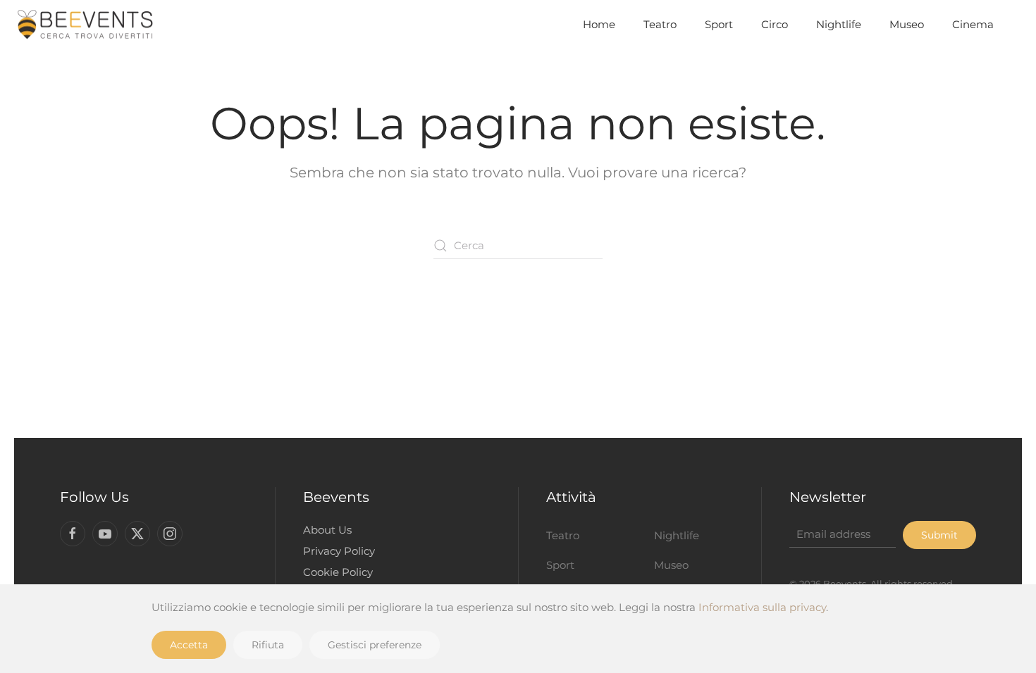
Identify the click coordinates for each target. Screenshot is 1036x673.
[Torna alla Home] (84, 24)
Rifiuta (268, 645)
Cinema (973, 24)
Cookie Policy (338, 572)
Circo (774, 24)
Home (599, 24)
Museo (906, 24)
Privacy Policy (339, 551)
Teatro (660, 24)
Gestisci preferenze (374, 645)
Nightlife (838, 24)
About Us (327, 529)
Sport (719, 24)
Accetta (189, 645)
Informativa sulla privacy (762, 607)
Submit (939, 535)
